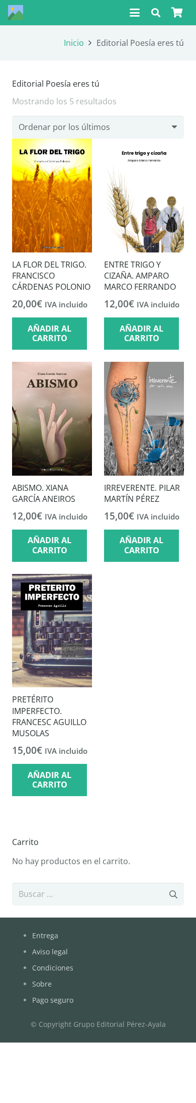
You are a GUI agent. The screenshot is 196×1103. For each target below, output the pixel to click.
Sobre (42, 984)
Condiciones (52, 967)
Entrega (45, 935)
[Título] (15, 12)
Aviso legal (50, 951)
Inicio (74, 42)
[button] (134, 13)
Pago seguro (52, 1000)
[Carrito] (177, 12)
